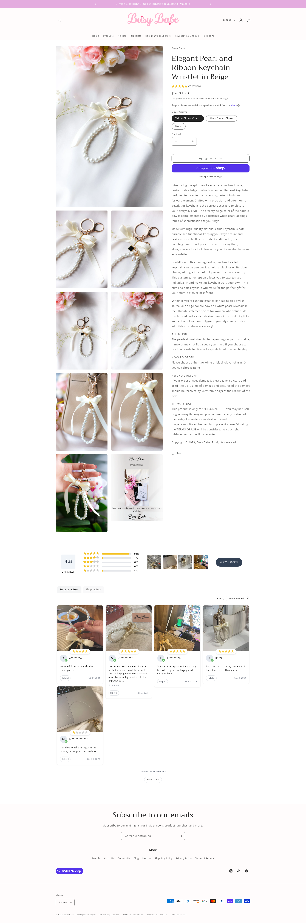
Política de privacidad (109, 915)
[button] (59, 20)
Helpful (65, 678)
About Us (108, 858)
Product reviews (69, 589)
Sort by (220, 598)
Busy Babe (69, 915)
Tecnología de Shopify (85, 915)
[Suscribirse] (181, 836)
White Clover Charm (187, 118)
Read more (114, 685)
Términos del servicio (157, 915)
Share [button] (179, 453)
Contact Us (124, 858)
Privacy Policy (184, 858)
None (178, 126)
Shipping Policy (163, 858)
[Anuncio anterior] (95, 4)
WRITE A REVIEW (229, 562)
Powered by (153, 772)
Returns (146, 858)
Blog (136, 858)
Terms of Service (204, 858)
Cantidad (176, 134)
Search (96, 858)
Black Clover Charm (221, 118)
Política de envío (179, 915)
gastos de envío (184, 99)
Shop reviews (93, 589)
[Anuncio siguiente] (211, 4)
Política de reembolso (133, 915)
